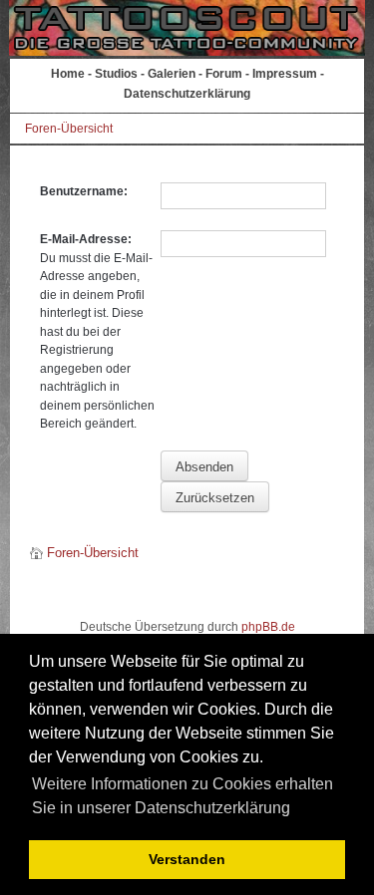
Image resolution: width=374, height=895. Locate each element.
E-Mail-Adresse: (86, 239)
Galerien (171, 74)
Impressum (284, 74)
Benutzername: (84, 191)
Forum (223, 74)
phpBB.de (268, 627)
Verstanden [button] (187, 859)
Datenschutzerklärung (187, 94)
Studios (116, 74)
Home (68, 74)
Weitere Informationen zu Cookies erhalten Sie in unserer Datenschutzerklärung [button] (182, 795)
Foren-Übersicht (69, 129)
